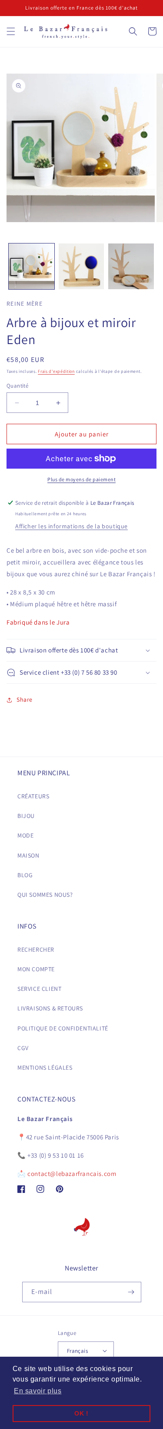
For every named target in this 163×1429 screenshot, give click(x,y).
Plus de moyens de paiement (81, 479)
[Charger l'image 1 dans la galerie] (31, 266)
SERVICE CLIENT (39, 989)
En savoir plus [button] (37, 1391)
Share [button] (25, 699)
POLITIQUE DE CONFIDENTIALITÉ (62, 1028)
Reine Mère (25, 303)
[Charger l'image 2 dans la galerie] (81, 266)
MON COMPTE (36, 969)
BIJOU (26, 816)
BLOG (25, 875)
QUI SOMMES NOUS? (45, 895)
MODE (25, 835)
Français (77, 1351)
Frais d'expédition (56, 371)
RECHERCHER (35, 949)
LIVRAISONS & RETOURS (50, 1008)
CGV (23, 1048)
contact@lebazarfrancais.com (71, 1173)
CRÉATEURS (33, 796)
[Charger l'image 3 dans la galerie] (131, 266)
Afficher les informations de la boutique (71, 526)
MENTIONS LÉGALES (45, 1067)
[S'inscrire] (131, 1292)
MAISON (28, 855)
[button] (10, 31)
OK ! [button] (81, 1413)
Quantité (17, 385)
